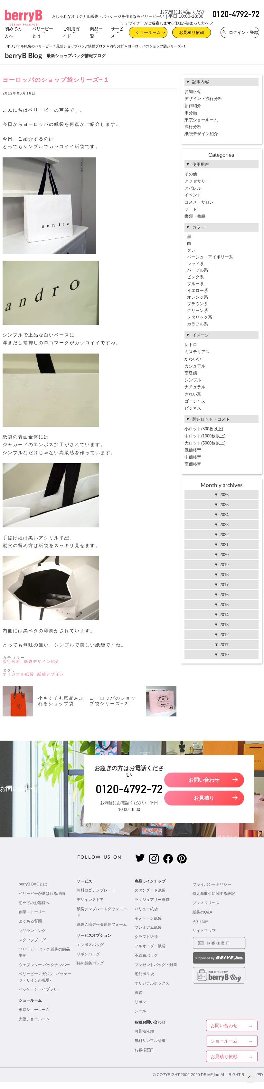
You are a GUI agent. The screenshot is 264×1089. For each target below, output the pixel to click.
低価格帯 (192, 449)
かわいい (192, 358)
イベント (192, 195)
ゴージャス (194, 401)
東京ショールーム (201, 119)
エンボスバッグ (90, 945)
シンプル (192, 379)
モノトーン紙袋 (148, 918)
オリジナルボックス (152, 983)
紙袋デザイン (50, 674)
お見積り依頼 (191, 31)
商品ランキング (32, 930)
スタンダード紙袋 (150, 890)
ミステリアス (197, 351)
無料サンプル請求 (150, 1040)
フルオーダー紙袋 (150, 946)
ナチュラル (194, 387)
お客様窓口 (144, 1050)
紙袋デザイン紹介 (42, 661)
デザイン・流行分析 (203, 98)
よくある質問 (30, 921)
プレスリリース (206, 903)
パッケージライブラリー (40, 989)
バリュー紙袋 (146, 909)
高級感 (190, 373)
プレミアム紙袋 (148, 927)
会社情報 (200, 921)
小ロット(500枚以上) (203, 428)
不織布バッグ (146, 955)
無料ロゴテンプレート (96, 890)
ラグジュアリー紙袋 (152, 899)
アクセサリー (197, 181)
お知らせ (192, 91)
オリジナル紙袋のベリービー (29, 46)
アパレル (192, 188)
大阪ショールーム (34, 1019)
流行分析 (117, 46)
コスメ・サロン (199, 202)
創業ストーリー (32, 912)
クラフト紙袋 (146, 936)
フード (190, 209)
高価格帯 (192, 464)
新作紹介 (192, 105)
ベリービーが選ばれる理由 (42, 893)
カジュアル (194, 366)
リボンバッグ (88, 954)
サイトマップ (204, 930)
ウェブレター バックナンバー (44, 965)
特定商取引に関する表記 (214, 893)
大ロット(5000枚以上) (204, 443)
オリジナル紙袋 (18, 674)
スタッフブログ (32, 940)
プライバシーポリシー (212, 884)
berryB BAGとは (33, 884)
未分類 (190, 112)
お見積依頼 (144, 1031)
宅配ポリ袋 (144, 974)
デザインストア (90, 899)
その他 (190, 174)
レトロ (190, 344)
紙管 (138, 992)
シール (140, 1011)
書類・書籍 (194, 216)
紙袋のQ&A (202, 912)
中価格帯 (192, 457)
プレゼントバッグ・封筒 (156, 965)
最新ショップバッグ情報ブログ (81, 46)
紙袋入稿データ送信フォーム (102, 924)
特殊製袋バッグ (90, 963)
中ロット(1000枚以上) (204, 436)
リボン (140, 1002)
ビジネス (192, 408)
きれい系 (192, 394)
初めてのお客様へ (34, 903)
